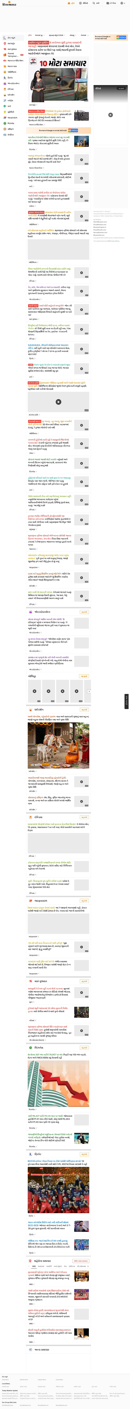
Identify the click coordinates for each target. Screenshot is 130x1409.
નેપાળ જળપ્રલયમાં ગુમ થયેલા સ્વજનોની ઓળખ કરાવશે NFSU (64, 1393)
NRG (34, 1266)
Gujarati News (42, 1379)
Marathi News (24, 1379)
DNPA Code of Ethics (113, 241)
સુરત (30, 1002)
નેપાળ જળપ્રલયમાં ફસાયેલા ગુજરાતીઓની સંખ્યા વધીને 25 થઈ (10, 1396)
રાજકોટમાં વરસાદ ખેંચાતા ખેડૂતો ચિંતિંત (46, 1398)
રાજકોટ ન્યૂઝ (77, 1386)
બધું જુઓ (84, 676)
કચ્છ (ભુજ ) (58, 1266)
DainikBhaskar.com (100, 222)
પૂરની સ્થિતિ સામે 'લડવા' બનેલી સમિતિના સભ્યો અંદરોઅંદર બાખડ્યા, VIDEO (82, 1398)
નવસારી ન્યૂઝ (5, 1386)
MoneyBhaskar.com (100, 232)
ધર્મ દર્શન (32, 586)
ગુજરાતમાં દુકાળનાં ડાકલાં (80, 1396)
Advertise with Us (98, 211)
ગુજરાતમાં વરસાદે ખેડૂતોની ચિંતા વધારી (82, 1393)
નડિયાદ (31, 1020)
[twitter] (82, 105)
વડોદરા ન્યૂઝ (113, 1386)
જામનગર (32, 549)
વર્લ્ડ (30, 186)
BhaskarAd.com (98, 235)
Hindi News (5, 1379)
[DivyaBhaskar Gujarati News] (9, 5)
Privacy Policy (118, 216)
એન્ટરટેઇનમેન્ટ (34, 299)
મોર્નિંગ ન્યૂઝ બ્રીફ (42, 1393)
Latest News (59, 1379)
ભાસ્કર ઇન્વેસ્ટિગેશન (36, 125)
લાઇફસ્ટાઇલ (33, 567)
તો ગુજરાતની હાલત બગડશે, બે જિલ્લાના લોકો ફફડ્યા (28, 1398)
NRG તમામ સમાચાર (81, 1261)
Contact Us (96, 216)
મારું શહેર (32, 105)
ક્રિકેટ (31, 358)
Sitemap (107, 211)
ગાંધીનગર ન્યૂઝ (60, 1386)
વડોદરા (31, 206)
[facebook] (77, 105)
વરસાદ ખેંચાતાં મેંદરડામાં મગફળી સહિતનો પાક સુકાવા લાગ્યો (100, 1398)
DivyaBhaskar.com (99, 224)
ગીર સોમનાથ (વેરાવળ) (36, 1040)
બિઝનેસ (32, 149)
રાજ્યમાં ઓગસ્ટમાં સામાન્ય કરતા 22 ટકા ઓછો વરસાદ (64, 1398)
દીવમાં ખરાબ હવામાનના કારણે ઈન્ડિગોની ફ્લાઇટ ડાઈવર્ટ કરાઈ (28, 1393)
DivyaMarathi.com (99, 230)
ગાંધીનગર (72, 1266)
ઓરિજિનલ (33, 224)
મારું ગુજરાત (33, 319)
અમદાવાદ (41, 1266)
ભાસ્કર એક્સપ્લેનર (35, 168)
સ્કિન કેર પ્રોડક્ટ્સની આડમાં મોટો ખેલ (118, 1393)
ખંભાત (31, 453)
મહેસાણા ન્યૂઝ (41, 1386)
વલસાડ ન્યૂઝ (23, 1386)
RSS (102, 216)
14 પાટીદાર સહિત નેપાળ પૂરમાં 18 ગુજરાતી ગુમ (64, 1396)
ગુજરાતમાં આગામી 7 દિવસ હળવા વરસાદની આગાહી (10, 1398)
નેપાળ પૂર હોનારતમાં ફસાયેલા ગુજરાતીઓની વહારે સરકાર (46, 1396)
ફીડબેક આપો (127, 700)
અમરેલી (49, 1266)
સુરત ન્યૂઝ (94, 1386)
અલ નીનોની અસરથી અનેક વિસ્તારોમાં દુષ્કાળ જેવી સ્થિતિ (100, 1396)
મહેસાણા (32, 529)
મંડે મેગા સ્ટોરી (33, 415)
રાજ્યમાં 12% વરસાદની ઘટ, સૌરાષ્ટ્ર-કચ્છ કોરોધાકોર (10, 1393)
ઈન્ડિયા (31, 281)
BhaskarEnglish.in (99, 227)
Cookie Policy (109, 216)
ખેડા (65, 1266)
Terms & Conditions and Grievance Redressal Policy (108, 213)
